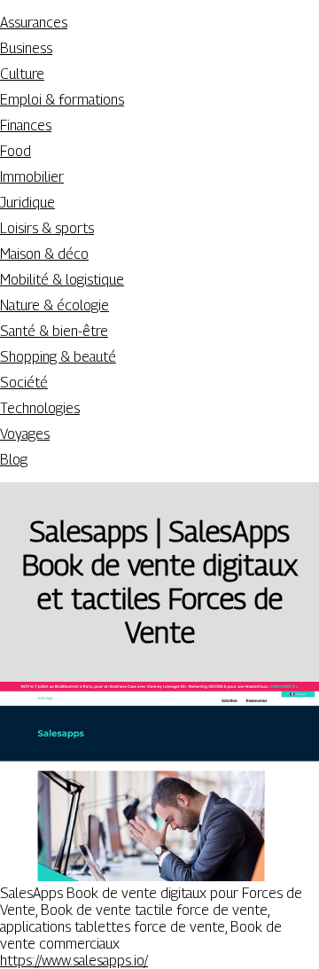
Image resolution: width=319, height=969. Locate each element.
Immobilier (32, 176)
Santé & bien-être (54, 331)
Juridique (27, 202)
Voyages (25, 434)
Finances (25, 125)
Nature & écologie (54, 305)
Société (24, 382)
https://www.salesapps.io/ (74, 960)
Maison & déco (44, 254)
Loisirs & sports (47, 228)
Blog (13, 459)
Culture (22, 74)
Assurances (33, 22)
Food (15, 151)
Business (26, 48)
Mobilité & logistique (62, 279)
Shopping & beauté (58, 356)
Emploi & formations (62, 99)
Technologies (40, 408)
